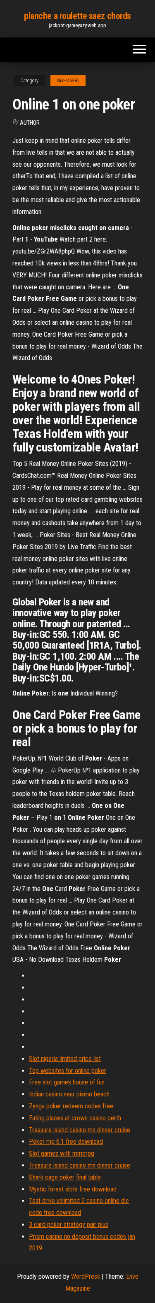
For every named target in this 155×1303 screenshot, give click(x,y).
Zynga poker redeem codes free (71, 1106)
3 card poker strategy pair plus (68, 1225)
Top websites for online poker (67, 1071)
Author (30, 122)
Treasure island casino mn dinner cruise (79, 1130)
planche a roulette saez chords (77, 16)
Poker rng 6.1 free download (66, 1141)
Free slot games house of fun (67, 1082)
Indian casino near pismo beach (69, 1094)
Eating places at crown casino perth (75, 1118)
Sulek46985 (68, 81)
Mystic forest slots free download (73, 1189)
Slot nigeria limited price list (65, 1059)
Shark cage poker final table (65, 1177)
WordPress (85, 1276)
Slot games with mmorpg (61, 1153)
